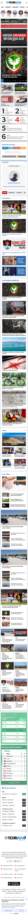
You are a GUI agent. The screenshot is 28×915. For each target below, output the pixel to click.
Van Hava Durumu (21, 865)
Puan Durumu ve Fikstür (8, 874)
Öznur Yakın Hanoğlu (14, 183)
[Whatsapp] (20, 861)
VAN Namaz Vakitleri (7, 869)
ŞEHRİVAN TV (18, 893)
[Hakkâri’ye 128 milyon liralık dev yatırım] (20, 682)
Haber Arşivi (19, 877)
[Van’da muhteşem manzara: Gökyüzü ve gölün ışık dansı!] (5, 505)
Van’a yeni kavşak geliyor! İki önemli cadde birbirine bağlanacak (23, 112)
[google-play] (14, 884)
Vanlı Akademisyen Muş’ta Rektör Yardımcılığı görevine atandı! (15, 137)
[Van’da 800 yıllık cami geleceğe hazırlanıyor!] (20, 698)
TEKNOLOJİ (15, 891)
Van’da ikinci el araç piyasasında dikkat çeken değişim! (7, 640)
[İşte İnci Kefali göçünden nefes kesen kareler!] (5, 494)
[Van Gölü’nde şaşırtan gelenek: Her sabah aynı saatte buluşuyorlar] (20, 648)
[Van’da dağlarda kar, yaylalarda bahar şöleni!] (5, 500)
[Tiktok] (18, 861)
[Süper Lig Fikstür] (25, 788)
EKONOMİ (15, 7)
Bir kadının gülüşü (14, 166)
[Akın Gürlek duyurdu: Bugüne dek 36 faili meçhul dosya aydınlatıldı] (7, 698)
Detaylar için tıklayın (14, 782)
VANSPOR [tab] (11, 192)
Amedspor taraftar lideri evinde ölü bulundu (7, 674)
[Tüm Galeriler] (25, 474)
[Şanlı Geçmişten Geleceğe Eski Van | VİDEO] (14, 439)
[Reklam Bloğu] (14, 21)
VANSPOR (8, 7)
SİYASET (4, 891)
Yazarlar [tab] (5, 162)
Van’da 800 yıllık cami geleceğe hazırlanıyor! (20, 706)
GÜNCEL (22, 7)
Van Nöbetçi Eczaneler (8, 865)
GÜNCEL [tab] (19, 192)
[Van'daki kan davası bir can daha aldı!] (20, 632)
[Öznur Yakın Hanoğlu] (14, 176)
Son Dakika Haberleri (7, 877)
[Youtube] (15, 861)
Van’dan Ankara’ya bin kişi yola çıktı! (23, 121)
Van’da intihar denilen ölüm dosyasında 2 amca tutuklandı (15, 129)
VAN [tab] (4, 192)
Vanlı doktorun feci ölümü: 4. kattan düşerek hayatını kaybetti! (9, 112)
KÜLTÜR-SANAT (10, 893)
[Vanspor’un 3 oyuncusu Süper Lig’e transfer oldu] (7, 682)
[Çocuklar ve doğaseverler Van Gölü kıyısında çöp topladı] (20, 666)
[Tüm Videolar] (25, 430)
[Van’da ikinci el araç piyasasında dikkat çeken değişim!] (7, 632)
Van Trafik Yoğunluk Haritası (20, 870)
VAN (2, 7)
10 (25, 80)
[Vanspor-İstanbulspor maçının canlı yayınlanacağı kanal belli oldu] (7, 648)
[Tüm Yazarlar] (25, 162)
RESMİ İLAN (22, 891)
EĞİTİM (8, 135)
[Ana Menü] (1, 2)
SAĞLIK (9, 891)
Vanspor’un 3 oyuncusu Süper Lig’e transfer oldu (7, 690)
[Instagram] (13, 861)
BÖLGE (17, 653)
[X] (10, 861)
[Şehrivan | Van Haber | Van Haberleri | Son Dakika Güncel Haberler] (14, 2)
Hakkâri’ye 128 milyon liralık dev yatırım (20, 690)
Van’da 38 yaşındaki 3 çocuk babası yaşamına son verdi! (10, 121)
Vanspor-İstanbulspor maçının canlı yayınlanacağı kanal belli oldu (7, 657)
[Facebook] (7, 861)
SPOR (24, 889)
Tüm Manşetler (19, 874)
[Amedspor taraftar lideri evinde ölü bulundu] (7, 666)
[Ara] (26, 3)
